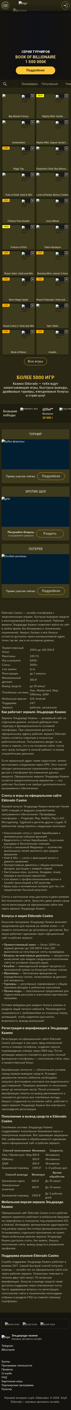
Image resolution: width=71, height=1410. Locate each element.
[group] (39, 413)
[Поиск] (4, 84)
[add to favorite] (33, 96)
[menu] (5, 5)
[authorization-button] (65, 5)
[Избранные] (14, 84)
